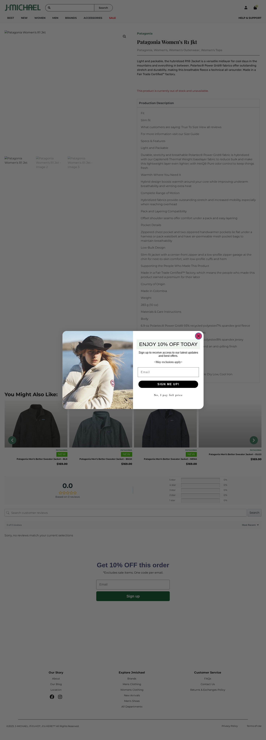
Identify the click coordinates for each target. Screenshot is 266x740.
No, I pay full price (168, 395)
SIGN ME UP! (168, 384)
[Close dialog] (198, 336)
